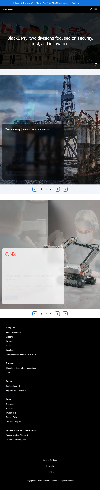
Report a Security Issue (16, 390)
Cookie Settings (50, 460)
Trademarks (11, 413)
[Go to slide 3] (50, 189)
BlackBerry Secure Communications (24, 178)
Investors (10, 341)
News (8, 345)
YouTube (50, 472)
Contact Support (13, 386)
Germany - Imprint (13, 421)
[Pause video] (95, 63)
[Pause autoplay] (57, 189)
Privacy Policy (12, 417)
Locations (10, 350)
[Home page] (17, 9)
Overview (10, 404)
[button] (50, 41)
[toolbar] (46, 189)
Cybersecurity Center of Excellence (21, 354)
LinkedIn (50, 466)
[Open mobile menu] (95, 9)
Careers (9, 337)
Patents (9, 408)
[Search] (91, 9)
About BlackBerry (13, 332)
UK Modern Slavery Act (16, 439)
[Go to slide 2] (46, 189)
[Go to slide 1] (41, 189)
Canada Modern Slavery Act (18, 435)
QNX (10, 303)
